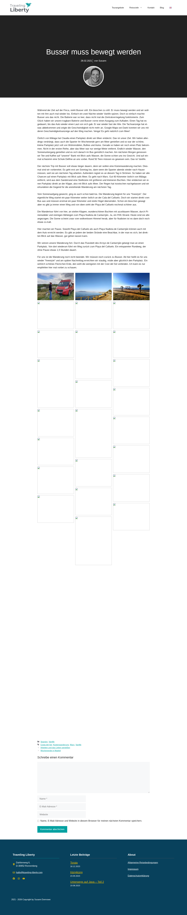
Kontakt (151, 7)
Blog (162, 7)
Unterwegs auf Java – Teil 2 (87, 881)
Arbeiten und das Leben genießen (55, 747)
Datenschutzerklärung (138, 876)
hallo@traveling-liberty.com (29, 872)
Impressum (133, 869)
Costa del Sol (46, 745)
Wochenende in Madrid (51, 750)
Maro (72, 745)
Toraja (74, 862)
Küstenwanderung (61, 745)
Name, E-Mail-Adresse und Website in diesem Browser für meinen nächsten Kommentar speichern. (91, 820)
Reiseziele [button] (134, 7)
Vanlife (51, 742)
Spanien (44, 742)
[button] (55, 286)
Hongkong (76, 872)
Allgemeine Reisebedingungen (143, 862)
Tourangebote (118, 7)
